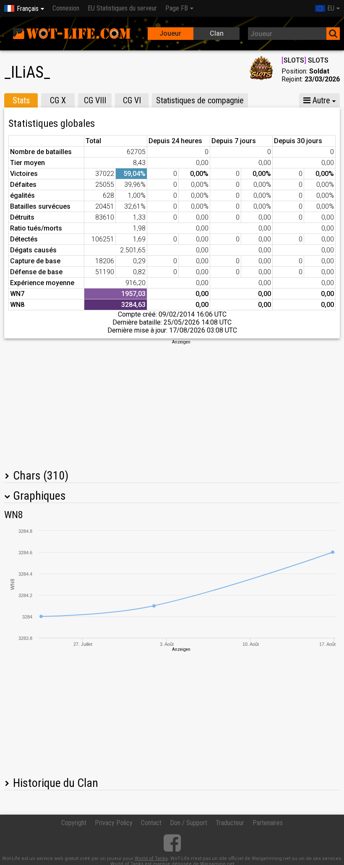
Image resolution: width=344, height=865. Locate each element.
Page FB (176, 8)
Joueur (170, 33)
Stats (21, 100)
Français (28, 9)
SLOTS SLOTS (304, 60)
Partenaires (268, 823)
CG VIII (95, 100)
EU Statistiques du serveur (122, 8)
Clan (217, 33)
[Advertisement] (172, 404)
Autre (320, 100)
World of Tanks (151, 858)
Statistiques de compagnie (200, 100)
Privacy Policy (114, 823)
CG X (58, 100)
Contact (151, 823)
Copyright (73, 823)
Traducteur (230, 823)
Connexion (65, 8)
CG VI (132, 100)
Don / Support (188, 823)
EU (330, 8)
